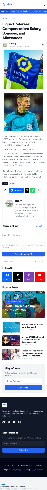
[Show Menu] (3, 4)
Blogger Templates (37, 470)
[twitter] (9, 422)
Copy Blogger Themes (20, 470)
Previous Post (9, 261)
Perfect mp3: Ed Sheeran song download (33, 325)
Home (4, 19)
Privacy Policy (26, 465)
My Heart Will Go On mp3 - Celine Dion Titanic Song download (33, 339)
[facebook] (3, 422)
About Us (15, 465)
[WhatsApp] (32, 190)
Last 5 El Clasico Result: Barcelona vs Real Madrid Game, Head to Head (33, 353)
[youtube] (14, 422)
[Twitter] (27, 190)
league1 (12, 19)
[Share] (42, 44)
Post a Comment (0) (23, 254)
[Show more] (38, 190)
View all (39, 226)
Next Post (39, 261)
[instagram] (19, 422)
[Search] (43, 4)
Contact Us (38, 465)
